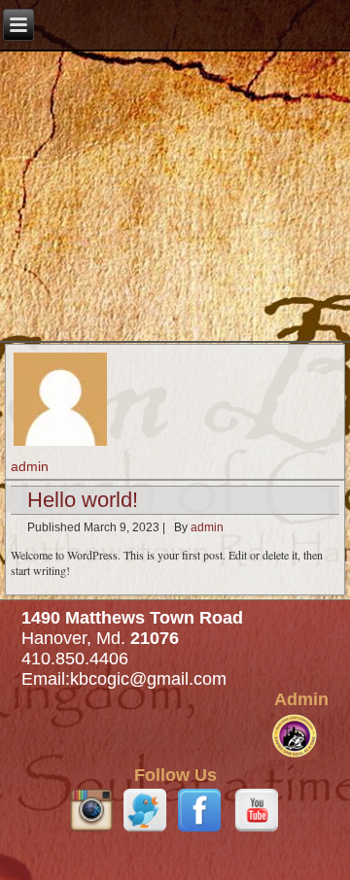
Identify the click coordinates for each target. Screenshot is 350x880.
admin (207, 527)
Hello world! (82, 500)
